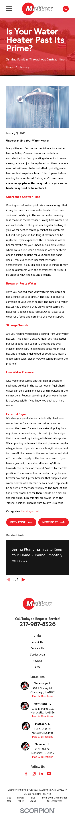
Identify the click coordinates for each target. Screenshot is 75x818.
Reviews (37, 660)
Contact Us (37, 648)
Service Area (37, 654)
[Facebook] (26, 773)
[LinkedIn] (41, 773)
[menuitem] (9, 799)
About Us (37, 642)
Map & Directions (42, 696)
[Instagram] (33, 773)
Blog (37, 666)
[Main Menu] (9, 9)
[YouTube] (49, 773)
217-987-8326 (37, 624)
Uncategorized (30, 511)
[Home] (37, 9)
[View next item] (23, 580)
